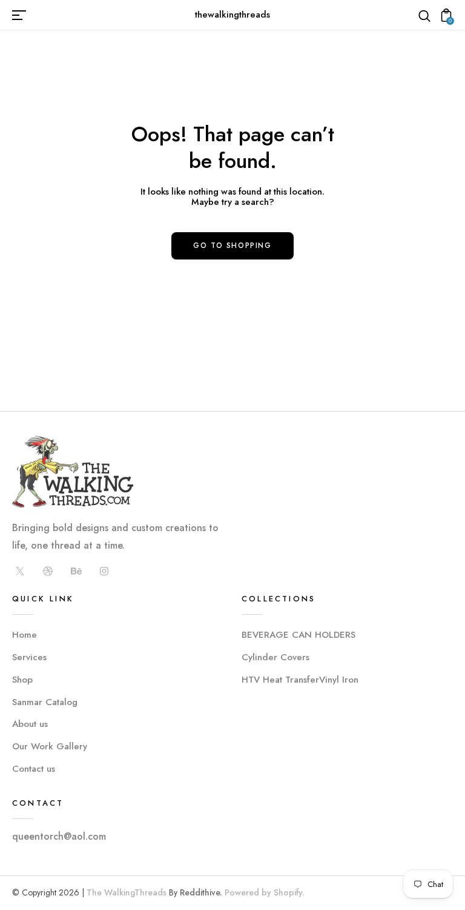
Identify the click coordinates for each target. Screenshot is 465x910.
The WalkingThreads (127, 892)
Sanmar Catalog (45, 702)
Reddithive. (201, 892)
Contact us (33, 768)
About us (30, 724)
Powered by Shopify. (263, 892)
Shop (22, 679)
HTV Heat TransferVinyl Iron (300, 679)
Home (24, 634)
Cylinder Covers (275, 657)
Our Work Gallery (49, 746)
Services (29, 657)
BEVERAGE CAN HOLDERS (298, 634)
